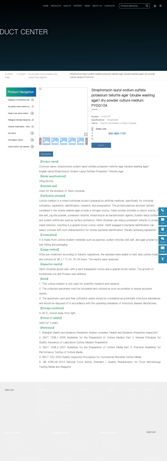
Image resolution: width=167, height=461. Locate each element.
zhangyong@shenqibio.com (86, 445)
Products (56, 6)
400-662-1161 (117, 133)
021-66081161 (26, 438)
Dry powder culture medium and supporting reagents (42, 76)
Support (78, 6)
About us (97, 6)
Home (45, 6)
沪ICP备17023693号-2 (150, 457)
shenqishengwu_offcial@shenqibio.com (23, 448)
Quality (67, 6)
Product (21, 74)
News (87, 6)
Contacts (110, 6)
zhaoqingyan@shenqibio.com (68, 441)
